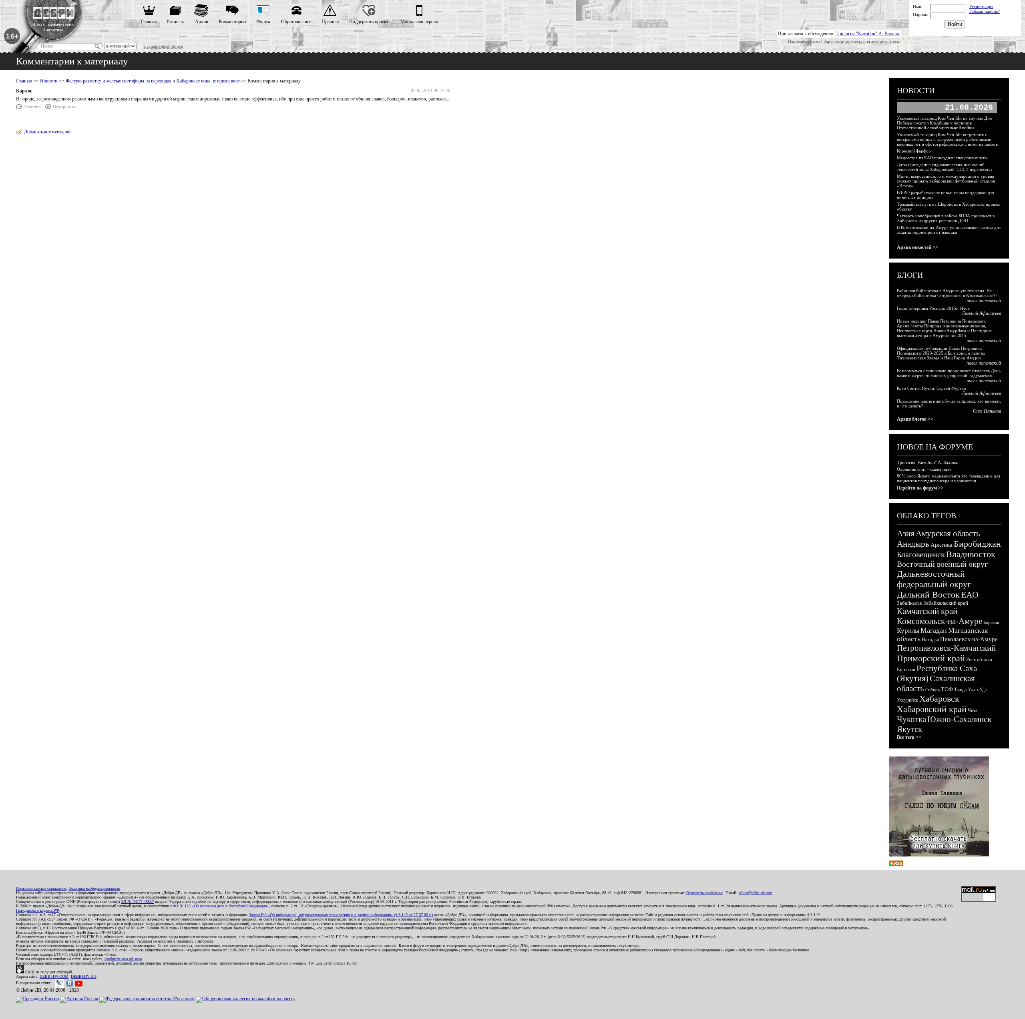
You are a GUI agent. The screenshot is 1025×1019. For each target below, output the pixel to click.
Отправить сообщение (704, 893)
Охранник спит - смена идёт (924, 469)
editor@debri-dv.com (755, 893)
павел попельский (984, 300)
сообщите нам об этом (123, 959)
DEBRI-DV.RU (83, 976)
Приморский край (931, 658)
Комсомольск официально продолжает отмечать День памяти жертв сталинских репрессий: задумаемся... (949, 373)
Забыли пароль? (984, 11)
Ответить (32, 106)
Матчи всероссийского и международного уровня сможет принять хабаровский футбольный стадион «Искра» (946, 181)
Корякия (991, 622)
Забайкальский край (945, 603)
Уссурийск (907, 700)
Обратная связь (296, 21)
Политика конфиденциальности (94, 888)
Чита (972, 710)
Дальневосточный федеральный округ (934, 579)
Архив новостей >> (917, 247)
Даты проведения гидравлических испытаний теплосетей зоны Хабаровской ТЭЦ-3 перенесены (944, 167)
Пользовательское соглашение (41, 888)
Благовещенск (921, 554)
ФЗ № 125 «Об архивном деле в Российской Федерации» (221, 906)
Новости (48, 81)
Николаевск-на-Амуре (969, 639)
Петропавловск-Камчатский (946, 648)
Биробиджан (977, 544)
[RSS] (896, 864)
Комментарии (232, 21)
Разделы (175, 21)
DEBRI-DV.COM (54, 976)
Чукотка (911, 719)
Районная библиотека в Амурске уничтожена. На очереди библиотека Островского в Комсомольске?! (947, 293)
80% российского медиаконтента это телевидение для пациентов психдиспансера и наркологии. (948, 478)
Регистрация (981, 6)
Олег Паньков (987, 411)
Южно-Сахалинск (959, 719)
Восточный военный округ (942, 564)
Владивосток (970, 554)
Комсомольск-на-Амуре (939, 621)
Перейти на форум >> (920, 488)
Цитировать (64, 106)
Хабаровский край (932, 709)
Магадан (933, 630)
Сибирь (932, 689)
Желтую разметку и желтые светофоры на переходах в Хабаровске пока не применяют (152, 81)
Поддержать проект (368, 21)
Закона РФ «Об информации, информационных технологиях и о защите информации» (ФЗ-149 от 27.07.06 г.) (341, 915)
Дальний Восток (928, 595)
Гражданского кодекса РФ (37, 910)
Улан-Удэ (977, 689)
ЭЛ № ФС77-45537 (137, 901)
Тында (960, 689)
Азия (905, 533)
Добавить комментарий (47, 131)
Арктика (942, 545)
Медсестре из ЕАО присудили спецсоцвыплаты (942, 157)
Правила (330, 21)
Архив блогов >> (915, 419)
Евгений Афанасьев (981, 313)
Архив (201, 21)
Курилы (908, 630)
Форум (263, 21)
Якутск (909, 729)
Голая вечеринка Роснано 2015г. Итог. (934, 308)
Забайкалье (909, 603)
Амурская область (948, 533)
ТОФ (947, 689)
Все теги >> (909, 737)
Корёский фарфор (914, 150)
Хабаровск (939, 699)
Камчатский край (927, 611)
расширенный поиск (163, 46)
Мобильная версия (419, 21)
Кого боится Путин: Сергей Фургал (931, 388)
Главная (149, 21)
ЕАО (970, 595)
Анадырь (913, 544)
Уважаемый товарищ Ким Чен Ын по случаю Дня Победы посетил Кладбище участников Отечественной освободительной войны (944, 123)
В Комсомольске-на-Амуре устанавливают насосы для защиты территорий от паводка (949, 230)
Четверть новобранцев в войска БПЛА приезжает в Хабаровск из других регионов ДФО (946, 218)
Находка (930, 639)
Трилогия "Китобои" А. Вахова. (868, 33)
